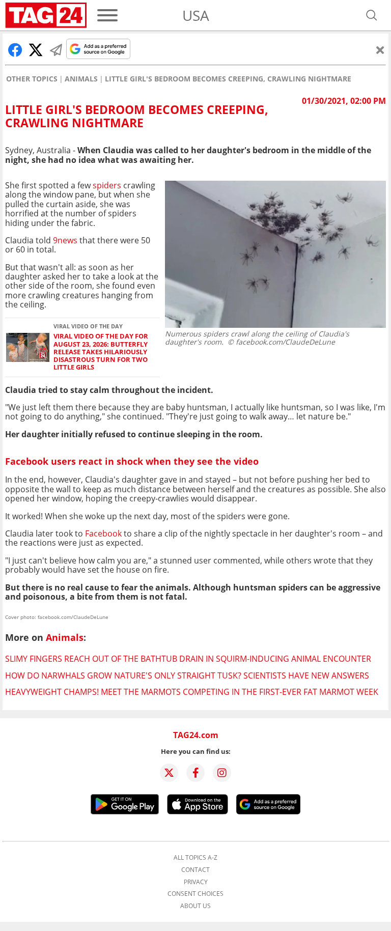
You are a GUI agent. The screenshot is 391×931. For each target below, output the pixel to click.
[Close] (380, 49)
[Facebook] (195, 773)
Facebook (103, 533)
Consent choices (195, 893)
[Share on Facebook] (15, 50)
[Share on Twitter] (35, 50)
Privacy (196, 882)
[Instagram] (222, 773)
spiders (107, 185)
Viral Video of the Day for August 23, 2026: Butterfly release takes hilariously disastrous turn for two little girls (100, 351)
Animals (81, 79)
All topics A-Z (195, 857)
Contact (195, 869)
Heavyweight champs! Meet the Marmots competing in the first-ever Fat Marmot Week (191, 691)
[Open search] (371, 15)
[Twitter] (169, 773)
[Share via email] (56, 50)
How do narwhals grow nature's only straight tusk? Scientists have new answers (187, 675)
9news (65, 240)
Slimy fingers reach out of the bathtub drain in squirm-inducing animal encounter (188, 658)
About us (195, 906)
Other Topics (32, 79)
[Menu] (107, 15)
